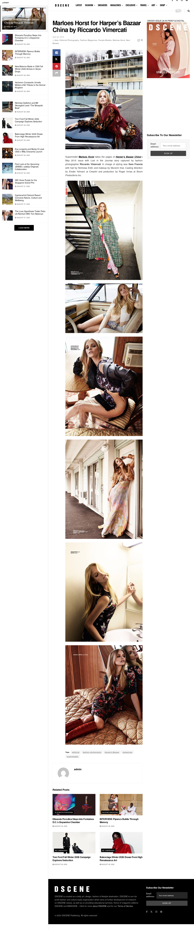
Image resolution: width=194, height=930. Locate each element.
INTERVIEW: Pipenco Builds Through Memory (27, 52)
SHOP (162, 5)
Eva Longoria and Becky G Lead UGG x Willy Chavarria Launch (29, 150)
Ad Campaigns (61, 850)
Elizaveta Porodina (64, 812)
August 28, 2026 (107, 826)
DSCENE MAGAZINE (110, 812)
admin (78, 769)
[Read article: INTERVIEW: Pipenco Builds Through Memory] (121, 804)
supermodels (72, 756)
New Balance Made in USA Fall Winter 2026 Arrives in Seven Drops (29, 69)
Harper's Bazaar (112, 752)
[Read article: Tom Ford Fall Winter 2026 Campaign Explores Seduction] (74, 842)
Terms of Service (125, 906)
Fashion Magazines (88, 40)
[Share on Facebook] (57, 52)
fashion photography (92, 752)
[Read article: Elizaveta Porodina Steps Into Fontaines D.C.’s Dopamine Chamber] (74, 804)
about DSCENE (100, 906)
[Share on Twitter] (57, 59)
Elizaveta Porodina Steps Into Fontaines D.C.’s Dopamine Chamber (28, 38)
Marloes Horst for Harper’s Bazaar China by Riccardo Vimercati (21, 20)
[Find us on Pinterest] (161, 911)
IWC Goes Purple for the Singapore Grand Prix (26, 181)
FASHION (89, 5)
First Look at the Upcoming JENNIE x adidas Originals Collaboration (27, 167)
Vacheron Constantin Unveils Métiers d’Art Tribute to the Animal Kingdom (30, 85)
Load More (24, 228)
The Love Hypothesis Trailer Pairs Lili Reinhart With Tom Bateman (30, 212)
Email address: (155, 145)
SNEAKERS (102, 5)
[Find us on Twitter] (151, 911)
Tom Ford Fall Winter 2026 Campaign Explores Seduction (28, 120)
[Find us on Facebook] (146, 911)
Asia (56, 40)
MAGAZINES (115, 5)
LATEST (79, 5)
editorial (76, 752)
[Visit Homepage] (62, 5)
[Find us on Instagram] (156, 911)
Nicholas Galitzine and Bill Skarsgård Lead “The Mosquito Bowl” (29, 105)
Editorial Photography (69, 40)
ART (153, 5)
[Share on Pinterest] (57, 66)
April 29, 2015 (58, 37)
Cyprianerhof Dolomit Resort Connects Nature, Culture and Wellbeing (28, 198)
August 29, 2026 (60, 826)
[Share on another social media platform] (57, 73)
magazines (127, 752)
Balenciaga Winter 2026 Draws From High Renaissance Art (29, 135)
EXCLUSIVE (130, 5)
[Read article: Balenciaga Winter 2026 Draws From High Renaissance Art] (121, 842)
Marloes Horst (119, 40)
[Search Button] (189, 10)
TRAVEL (143, 5)
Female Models (105, 40)
